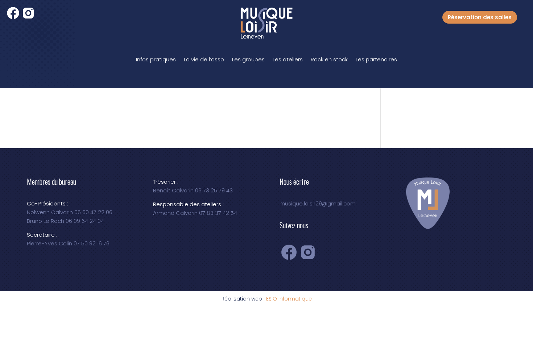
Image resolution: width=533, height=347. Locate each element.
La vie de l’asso (204, 59)
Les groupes (248, 59)
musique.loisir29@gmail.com (318, 203)
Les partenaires (376, 59)
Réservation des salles (480, 17)
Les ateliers (288, 59)
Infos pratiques (156, 59)
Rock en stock (329, 59)
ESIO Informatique (289, 298)
